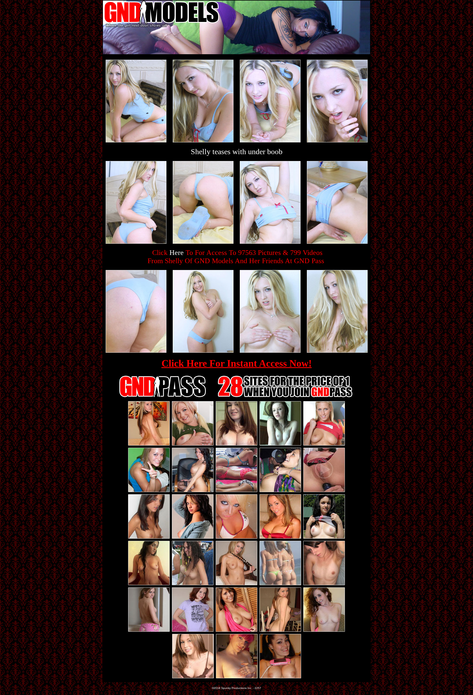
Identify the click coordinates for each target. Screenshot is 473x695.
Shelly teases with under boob (236, 151)
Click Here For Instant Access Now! (236, 363)
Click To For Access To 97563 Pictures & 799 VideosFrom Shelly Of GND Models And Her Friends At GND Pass (236, 257)
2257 (258, 688)
